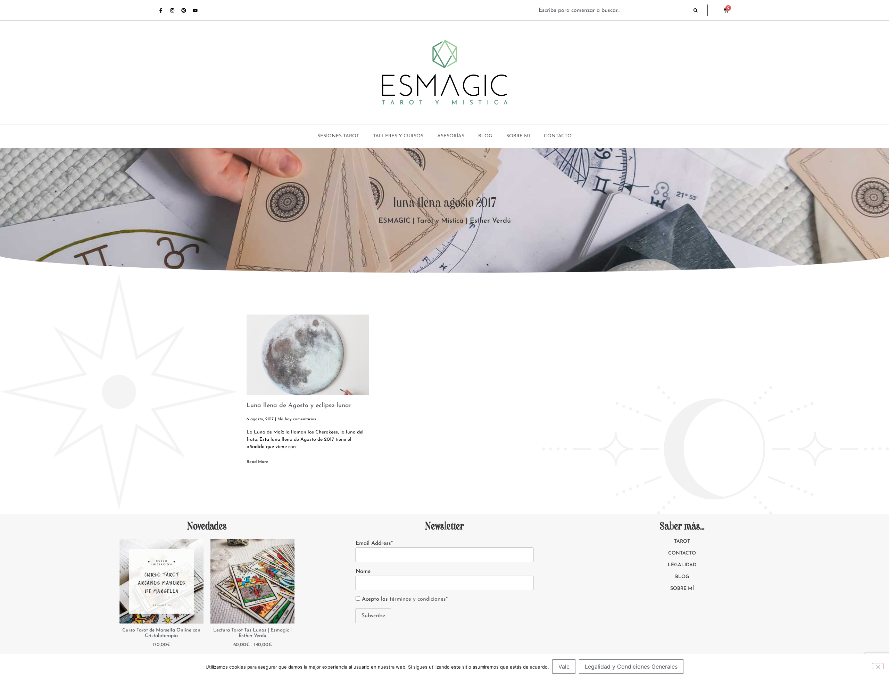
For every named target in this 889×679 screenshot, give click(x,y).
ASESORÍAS (450, 136)
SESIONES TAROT (338, 136)
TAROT (682, 541)
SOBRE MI (518, 136)
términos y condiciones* (419, 599)
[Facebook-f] (161, 10)
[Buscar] (700, 10)
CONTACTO (558, 136)
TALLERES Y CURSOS (398, 136)
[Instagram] (172, 10)
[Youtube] (195, 10)
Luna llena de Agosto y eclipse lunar (299, 406)
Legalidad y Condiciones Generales (631, 666)
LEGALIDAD (682, 565)
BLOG (485, 136)
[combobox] (612, 10)
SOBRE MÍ (682, 588)
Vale (564, 666)
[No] (878, 666)
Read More (257, 462)
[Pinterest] (184, 10)
